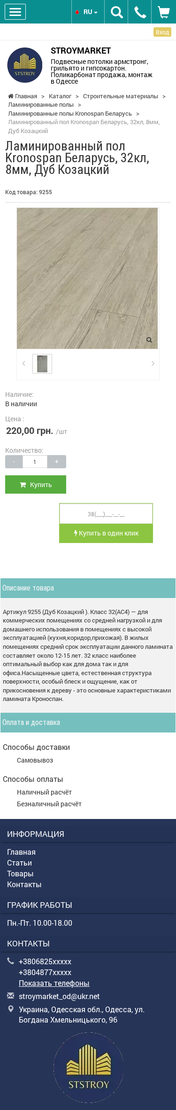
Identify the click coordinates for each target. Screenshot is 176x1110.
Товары (20, 873)
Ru (89, 11)
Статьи (19, 862)
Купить (39, 484)
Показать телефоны (54, 983)
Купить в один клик (107, 532)
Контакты (24, 884)
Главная (21, 852)
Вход (162, 32)
